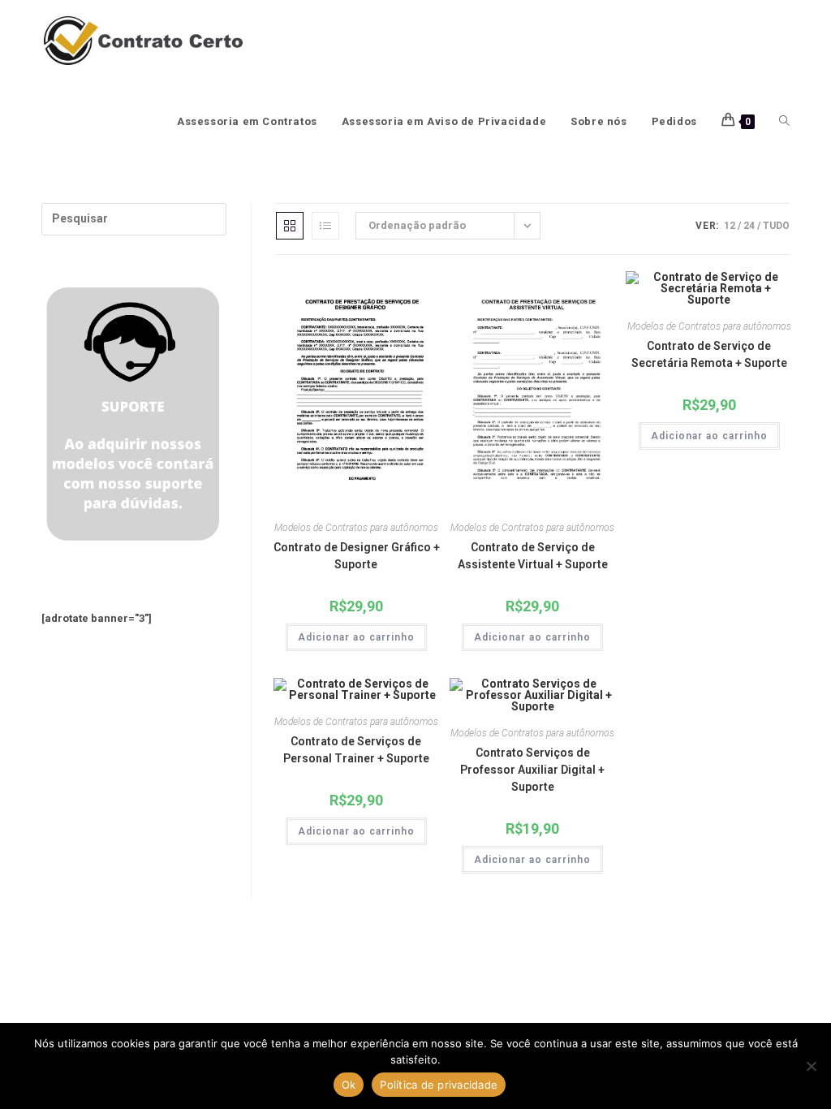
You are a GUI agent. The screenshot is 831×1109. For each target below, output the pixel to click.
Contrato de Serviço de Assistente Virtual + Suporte (533, 556)
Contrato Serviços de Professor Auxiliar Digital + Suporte (532, 769)
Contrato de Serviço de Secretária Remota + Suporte (709, 354)
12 (729, 225)
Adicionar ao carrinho (356, 637)
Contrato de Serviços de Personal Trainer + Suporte (356, 750)
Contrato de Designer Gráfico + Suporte (356, 556)
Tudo (776, 225)
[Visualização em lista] (325, 225)
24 (749, 225)
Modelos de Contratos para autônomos (356, 527)
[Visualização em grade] (290, 225)
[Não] (811, 1066)
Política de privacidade (438, 1084)
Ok (349, 1084)
